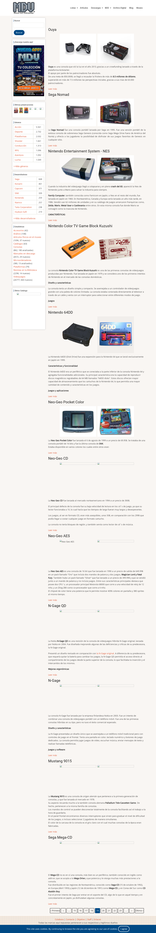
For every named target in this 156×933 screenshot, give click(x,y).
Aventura (19, 155)
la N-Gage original (105, 653)
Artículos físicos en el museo (27, 237)
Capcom (19, 188)
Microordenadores (22, 260)
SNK (17, 193)
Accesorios (18, 230)
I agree (124, 929)
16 (80, 910)
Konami (18, 183)
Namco (18, 202)
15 (75, 910)
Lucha (18, 159)
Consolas (17, 247)
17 (86, 910)
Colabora (59, 919)
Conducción (20, 145)
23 (120, 910)
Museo (139, 8)
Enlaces (97, 919)
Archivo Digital (119, 8)
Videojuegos (19, 276)
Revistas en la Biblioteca (25, 270)
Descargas (96, 8)
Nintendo (19, 197)
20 (103, 910)
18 (92, 910)
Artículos (84, 8)
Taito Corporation (23, 207)
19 (97, 911)
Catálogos (18, 243)
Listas (73, 8)
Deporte (19, 131)
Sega (17, 179)
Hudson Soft (21, 211)
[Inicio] (23, 8)
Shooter (18, 141)
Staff (89, 919)
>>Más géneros (20, 166)
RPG (17, 150)
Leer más (52, 88)
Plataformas (20, 136)
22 (115, 910)
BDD (107, 8)
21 (109, 910)
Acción (18, 127)
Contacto (70, 919)
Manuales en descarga (24, 253)
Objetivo (81, 919)
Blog (131, 8)
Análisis (17, 233)
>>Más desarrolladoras (24, 218)
